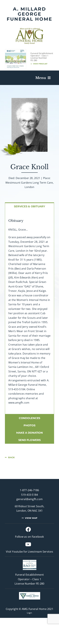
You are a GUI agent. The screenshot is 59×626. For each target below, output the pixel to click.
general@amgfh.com (29, 499)
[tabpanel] (29, 312)
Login (29, 612)
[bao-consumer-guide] (15, 50)
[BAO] (29, 561)
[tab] (29, 206)
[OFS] (29, 593)
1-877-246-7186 (29, 490)
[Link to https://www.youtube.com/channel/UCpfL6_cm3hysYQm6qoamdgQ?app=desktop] (28, 544)
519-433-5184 (29, 495)
